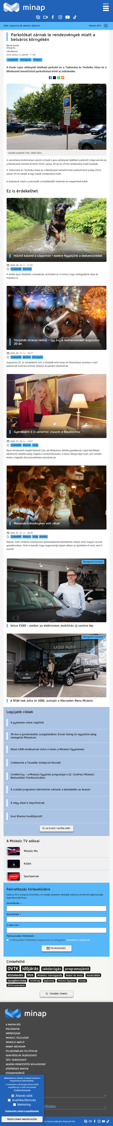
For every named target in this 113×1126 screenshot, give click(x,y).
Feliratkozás (58, 948)
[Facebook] (52, 17)
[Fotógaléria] (38, 17)
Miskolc (37, 60)
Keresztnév (12, 914)
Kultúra (43, 536)
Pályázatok (13, 1029)
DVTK (13, 968)
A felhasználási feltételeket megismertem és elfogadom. (50, 940)
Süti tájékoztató (16, 1059)
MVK (30, 975)
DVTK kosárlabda (16, 985)
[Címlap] (25, 7)
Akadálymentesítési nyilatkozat (26, 1064)
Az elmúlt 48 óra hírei (58, 828)
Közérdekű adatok (17, 1068)
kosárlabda (93, 975)
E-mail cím (12, 925)
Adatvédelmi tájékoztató (21, 1055)
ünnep (82, 980)
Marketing (24, 1104)
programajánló (77, 969)
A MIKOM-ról (13, 1024)
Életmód (27, 269)
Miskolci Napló (15, 1042)
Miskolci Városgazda (49, 975)
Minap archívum (15, 1046)
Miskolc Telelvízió (17, 1037)
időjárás (30, 968)
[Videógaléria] (45, 17)
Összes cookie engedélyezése (22, 1119)
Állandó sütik (24, 1095)
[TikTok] (75, 17)
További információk (22, 1090)
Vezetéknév (13, 903)
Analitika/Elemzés (24, 1100)
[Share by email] (62, 77)
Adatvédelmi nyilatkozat (78, 940)
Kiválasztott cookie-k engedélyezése (22, 1111)
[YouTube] (67, 17)
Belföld (26, 357)
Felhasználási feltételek (20, 936)
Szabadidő (13, 60)
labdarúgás (51, 969)
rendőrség (35, 980)
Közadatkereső (15, 1073)
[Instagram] (60, 17)
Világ (35, 445)
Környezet (26, 60)
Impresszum (13, 1033)
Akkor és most (74, 975)
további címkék (58, 993)
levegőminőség (17, 980)
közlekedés (15, 975)
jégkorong (49, 980)
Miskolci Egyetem (66, 980)
